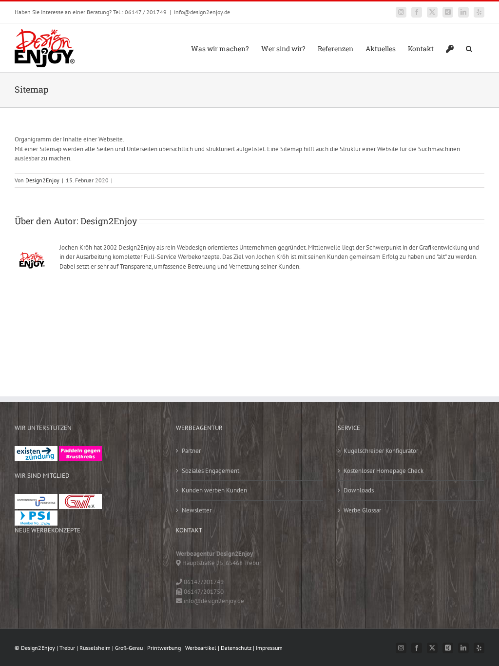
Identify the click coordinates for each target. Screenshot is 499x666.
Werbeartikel (200, 647)
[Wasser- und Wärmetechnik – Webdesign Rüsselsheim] (90, 579)
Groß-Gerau (129, 647)
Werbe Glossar (362, 510)
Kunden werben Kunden (214, 490)
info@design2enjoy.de (202, 12)
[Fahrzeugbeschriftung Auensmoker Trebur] (90, 559)
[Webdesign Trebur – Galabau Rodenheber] (60, 559)
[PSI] (36, 515)
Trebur (67, 647)
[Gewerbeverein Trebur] (80, 498)
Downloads (359, 490)
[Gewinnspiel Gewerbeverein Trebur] (121, 579)
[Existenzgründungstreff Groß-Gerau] (36, 451)
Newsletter (196, 510)
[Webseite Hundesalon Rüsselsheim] (60, 579)
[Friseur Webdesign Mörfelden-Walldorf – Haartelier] (29, 599)
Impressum (269, 647)
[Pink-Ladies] (80, 451)
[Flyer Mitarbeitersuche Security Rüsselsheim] (121, 559)
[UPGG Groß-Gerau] (36, 498)
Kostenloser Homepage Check (383, 471)
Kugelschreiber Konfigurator (381, 451)
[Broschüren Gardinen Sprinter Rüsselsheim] (29, 579)
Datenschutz (236, 647)
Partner (191, 451)
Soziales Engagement (210, 471)
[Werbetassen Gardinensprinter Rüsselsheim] (29, 559)
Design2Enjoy (42, 180)
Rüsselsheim (95, 647)
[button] (469, 47)
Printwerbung (164, 647)
